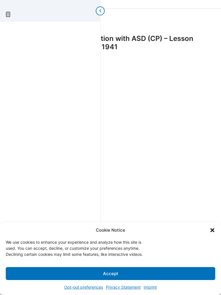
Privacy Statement (123, 287)
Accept (110, 273)
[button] (212, 230)
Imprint (150, 287)
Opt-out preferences (83, 287)
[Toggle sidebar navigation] (95, 11)
